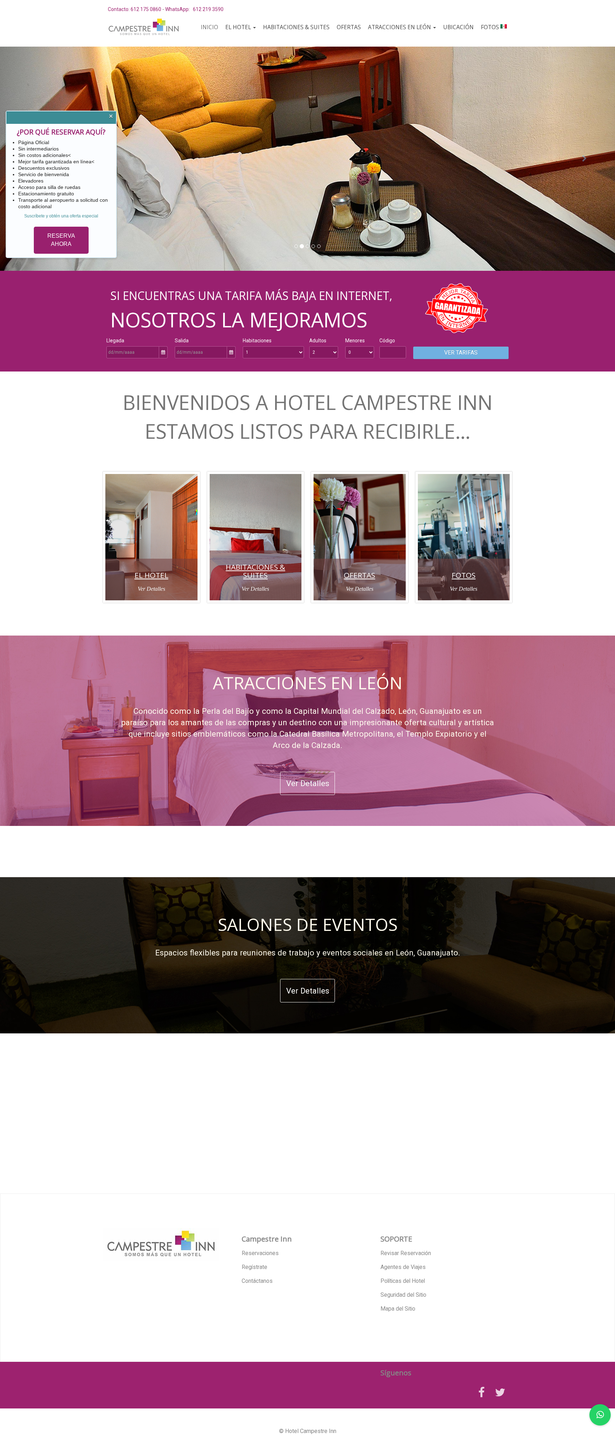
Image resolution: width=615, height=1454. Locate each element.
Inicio (209, 27)
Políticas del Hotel (402, 1281)
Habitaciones (257, 340)
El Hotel (238, 27)
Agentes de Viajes (403, 1267)
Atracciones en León (400, 27)
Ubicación (458, 27)
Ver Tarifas (461, 352)
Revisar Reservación (405, 1253)
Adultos (317, 340)
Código (387, 340)
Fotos (490, 27)
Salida (182, 340)
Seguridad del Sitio (403, 1295)
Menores (355, 340)
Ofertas (349, 27)
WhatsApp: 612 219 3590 (194, 9)
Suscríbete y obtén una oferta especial (61, 216)
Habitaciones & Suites (296, 27)
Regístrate (254, 1267)
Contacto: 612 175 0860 (134, 9)
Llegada (115, 340)
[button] (584, 159)
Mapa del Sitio (397, 1309)
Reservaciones (260, 1253)
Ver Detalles (151, 589)
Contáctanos (257, 1281)
